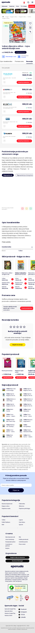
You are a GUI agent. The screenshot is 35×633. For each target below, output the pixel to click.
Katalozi (31, 6)
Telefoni (11, 6)
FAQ (20, 537)
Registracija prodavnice (17, 557)
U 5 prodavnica (20, 52)
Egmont (21, 524)
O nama (9, 533)
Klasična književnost (7, 503)
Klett (3, 524)
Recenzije (29, 61)
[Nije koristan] (22, 208)
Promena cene (19, 61)
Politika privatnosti (23, 539)
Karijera (7, 548)
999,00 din (27, 104)
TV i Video (24, 6)
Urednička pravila (23, 542)
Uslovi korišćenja (9, 539)
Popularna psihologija (24, 508)
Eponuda (3, 17)
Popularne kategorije (11, 500)
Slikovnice (21, 506)
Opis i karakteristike (6, 61)
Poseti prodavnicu (23, 82)
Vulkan (20, 251)
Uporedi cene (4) (21, 377)
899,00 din (27, 89)
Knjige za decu (13, 16)
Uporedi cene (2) (8, 377)
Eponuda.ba (24, 629)
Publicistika (22, 503)
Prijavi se (16, 490)
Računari (4, 6)
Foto (17, 6)
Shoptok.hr (19, 629)
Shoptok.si (14, 629)
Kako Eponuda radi (10, 537)
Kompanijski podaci (10, 542)
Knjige (7, 16)
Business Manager (17, 561)
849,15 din (27, 75)
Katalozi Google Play (10, 613)
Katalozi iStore (8, 615)
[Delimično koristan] (26, 208)
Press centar (22, 544)
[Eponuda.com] (8, 2)
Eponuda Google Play (10, 609)
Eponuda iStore (9, 611)
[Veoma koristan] (30, 208)
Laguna (21, 520)
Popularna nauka (6, 508)
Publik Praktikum (6, 522)
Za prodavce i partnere (8, 545)
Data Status (22, 522)
